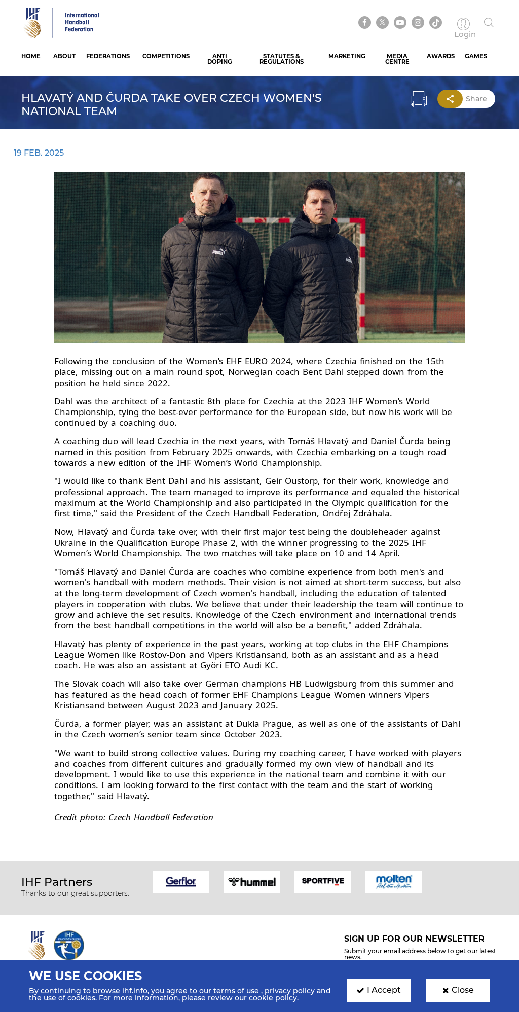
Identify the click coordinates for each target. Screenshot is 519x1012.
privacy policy (290, 990)
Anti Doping (219, 59)
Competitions (166, 56)
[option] (180, 881)
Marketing (346, 56)
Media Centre (397, 59)
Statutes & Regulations (282, 59)
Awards (441, 56)
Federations (108, 56)
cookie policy (273, 997)
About (64, 56)
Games (476, 56)
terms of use (236, 990)
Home (31, 56)
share (476, 98)
